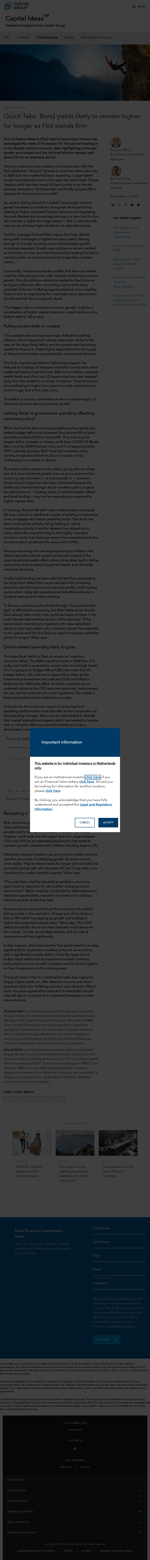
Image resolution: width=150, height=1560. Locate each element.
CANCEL (85, 822)
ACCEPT (108, 822)
